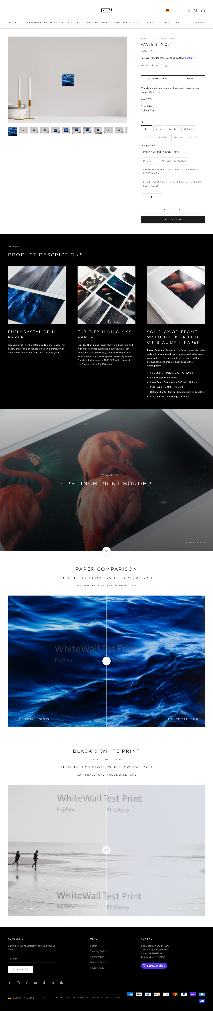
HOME (12, 22)
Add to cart (172, 209)
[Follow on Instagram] (18, 982)
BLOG (150, 22)
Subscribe (20, 969)
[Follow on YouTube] (35, 982)
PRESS (165, 22)
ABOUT (180, 22)
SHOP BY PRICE (97, 22)
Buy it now (173, 219)
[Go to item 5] (55, 130)
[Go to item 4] (44, 130)
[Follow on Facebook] (9, 982)
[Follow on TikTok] (44, 982)
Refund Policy (97, 956)
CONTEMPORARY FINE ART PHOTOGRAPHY (51, 22)
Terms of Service (98, 962)
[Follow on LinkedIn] (53, 982)
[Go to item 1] (12, 131)
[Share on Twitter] (156, 65)
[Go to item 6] (66, 130)
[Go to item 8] (87, 130)
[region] (106, 480)
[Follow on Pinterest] (27, 982)
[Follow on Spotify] (61, 982)
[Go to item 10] (108, 130)
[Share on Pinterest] (161, 65)
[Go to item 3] (34, 130)
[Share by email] (166, 65)
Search (93, 945)
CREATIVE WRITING (127, 22)
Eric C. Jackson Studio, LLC (161, 38)
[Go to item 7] (76, 130)
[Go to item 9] (98, 130)
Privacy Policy (97, 967)
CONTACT (198, 22)
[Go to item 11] (119, 130)
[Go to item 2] (23, 130)
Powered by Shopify (106, 998)
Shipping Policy (98, 951)
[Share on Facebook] (152, 65)
